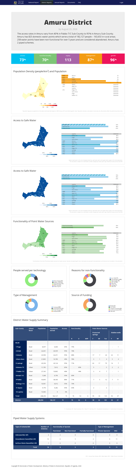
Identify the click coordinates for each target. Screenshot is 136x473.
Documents (71, 2)
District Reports (47, 2)
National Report (33, 2)
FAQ (79, 2)
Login (121, 2)
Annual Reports (60, 2)
